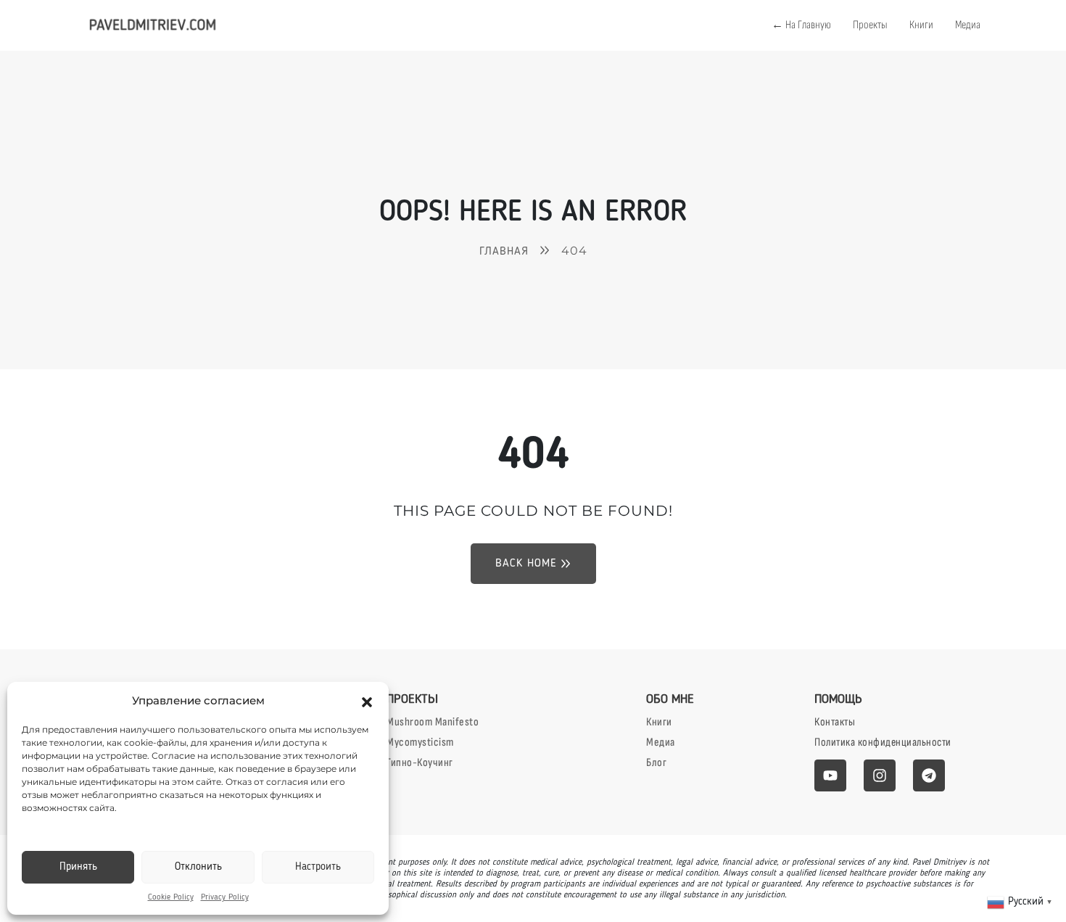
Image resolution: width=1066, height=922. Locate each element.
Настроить (318, 867)
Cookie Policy (171, 897)
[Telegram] (929, 775)
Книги (921, 25)
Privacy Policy (225, 897)
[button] (367, 700)
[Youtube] (830, 775)
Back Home (526, 563)
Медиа (967, 25)
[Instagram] (880, 775)
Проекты (870, 25)
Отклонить (198, 867)
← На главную (801, 25)
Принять (78, 867)
